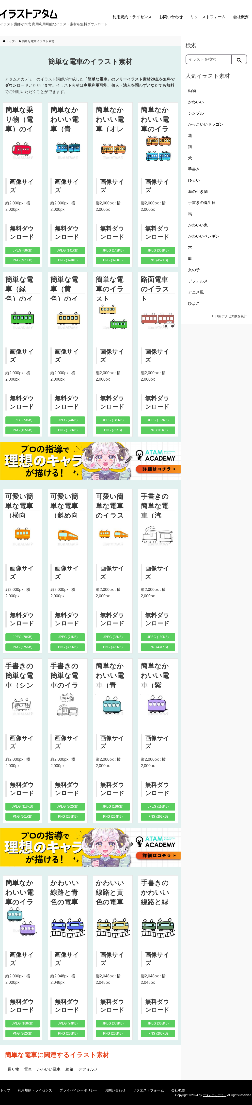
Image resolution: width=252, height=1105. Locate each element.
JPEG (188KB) (22, 1023)
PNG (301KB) (22, 816)
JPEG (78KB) (22, 637)
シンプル (196, 113)
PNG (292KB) (158, 816)
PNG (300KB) (68, 647)
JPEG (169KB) (158, 637)
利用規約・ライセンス (132, 17)
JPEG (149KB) (113, 420)
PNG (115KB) (158, 430)
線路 (69, 1069)
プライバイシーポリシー (78, 1090)
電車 (28, 1069)
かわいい (196, 102)
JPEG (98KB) (113, 637)
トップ (5, 1090)
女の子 (194, 270)
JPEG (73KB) (22, 420)
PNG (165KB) (22, 430)
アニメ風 (196, 292)
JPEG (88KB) (22, 250)
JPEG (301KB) (158, 250)
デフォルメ (88, 1069)
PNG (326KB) (113, 260)
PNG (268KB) (68, 1033)
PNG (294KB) (113, 816)
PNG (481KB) (22, 260)
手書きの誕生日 (202, 202)
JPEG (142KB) (113, 250)
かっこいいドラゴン (205, 124)
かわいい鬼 (198, 225)
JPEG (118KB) (22, 806)
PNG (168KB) (68, 430)
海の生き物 (198, 191)
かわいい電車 (49, 1069)
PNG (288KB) (68, 816)
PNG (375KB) (22, 647)
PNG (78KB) (113, 430)
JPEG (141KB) (67, 250)
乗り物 (13, 1069)
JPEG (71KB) (68, 637)
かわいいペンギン (204, 236)
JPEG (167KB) (158, 420)
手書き (194, 169)
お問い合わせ (171, 17)
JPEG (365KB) (158, 1023)
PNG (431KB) (158, 647)
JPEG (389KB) (113, 1023)
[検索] (239, 59)
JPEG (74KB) (68, 420)
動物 (192, 91)
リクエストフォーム (208, 17)
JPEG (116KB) (158, 806)
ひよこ (194, 303)
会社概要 (241, 17)
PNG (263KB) (158, 1033)
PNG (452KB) (158, 260)
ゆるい (194, 180)
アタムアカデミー (214, 1095)
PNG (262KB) (22, 1033)
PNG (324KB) (68, 260)
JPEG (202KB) (67, 806)
